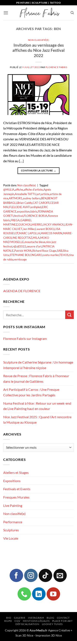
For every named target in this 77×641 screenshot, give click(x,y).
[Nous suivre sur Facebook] (16, 575)
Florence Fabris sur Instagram (25, 338)
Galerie (19, 617)
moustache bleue (35, 242)
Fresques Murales (16, 497)
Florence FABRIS (56, 67)
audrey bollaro (31, 198)
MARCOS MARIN (51, 233)
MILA (36, 237)
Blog (50, 617)
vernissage (20, 259)
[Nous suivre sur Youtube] (53, 594)
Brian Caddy (24, 202)
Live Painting (12, 505)
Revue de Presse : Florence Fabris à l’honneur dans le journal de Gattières (36, 378)
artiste (45, 194)
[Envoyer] (69, 314)
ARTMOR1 (15, 198)
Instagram (36, 617)
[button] (5, 12)
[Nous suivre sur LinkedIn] (38, 594)
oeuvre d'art (34, 246)
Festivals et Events (16, 489)
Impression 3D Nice (49, 635)
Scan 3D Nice (24, 635)
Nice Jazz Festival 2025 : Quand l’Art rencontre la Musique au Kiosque (37, 419)
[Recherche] (72, 13)
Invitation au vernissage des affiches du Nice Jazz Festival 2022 (38, 50)
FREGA (15, 220)
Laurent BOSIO (44, 229)
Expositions (12, 481)
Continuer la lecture (38, 170)
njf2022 (21, 246)
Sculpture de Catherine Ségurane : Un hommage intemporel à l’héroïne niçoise (38, 365)
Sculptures (11, 530)
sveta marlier (51, 255)
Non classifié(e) (38, 40)
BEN (44, 198)
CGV (17, 620)
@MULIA (8, 189)
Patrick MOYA (23, 250)
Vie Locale (10, 538)
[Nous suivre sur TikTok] (45, 575)
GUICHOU (24, 224)
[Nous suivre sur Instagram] (30, 575)
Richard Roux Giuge (44, 250)
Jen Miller (29, 229)
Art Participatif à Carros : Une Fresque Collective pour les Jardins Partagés (31, 392)
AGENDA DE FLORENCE (21, 291)
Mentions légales (36, 620)
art (38, 194)
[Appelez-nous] (24, 594)
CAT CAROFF (41, 202)
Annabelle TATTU (25, 194)
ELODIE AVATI (21, 207)
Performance (12, 522)
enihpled (36, 207)
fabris (33, 211)
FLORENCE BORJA (35, 215)
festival (18, 215)
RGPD (8, 620)
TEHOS (63, 255)
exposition (23, 211)
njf (14, 246)
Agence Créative (59, 630)
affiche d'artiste (33, 189)
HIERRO (37, 224)
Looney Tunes (52, 624)
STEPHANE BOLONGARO (26, 255)
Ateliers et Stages (16, 472)
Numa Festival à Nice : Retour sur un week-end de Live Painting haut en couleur (37, 406)
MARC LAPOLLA (29, 233)
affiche (19, 189)
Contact (63, 617)
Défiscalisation (27, 624)
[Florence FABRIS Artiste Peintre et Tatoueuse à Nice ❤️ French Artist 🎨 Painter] (39, 12)
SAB (59, 250)
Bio (8, 617)
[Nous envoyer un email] (60, 575)
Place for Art (62, 620)
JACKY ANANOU (53, 224)
